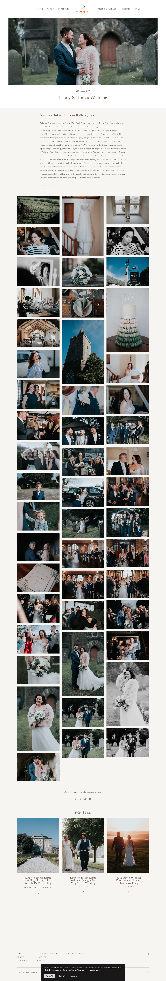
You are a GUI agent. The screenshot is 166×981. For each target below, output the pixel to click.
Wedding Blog (75, 953)
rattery (99, 792)
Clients (126, 9)
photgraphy (82, 792)
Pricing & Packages (107, 9)
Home (40, 9)
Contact (42, 961)
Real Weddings (46, 887)
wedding (73, 792)
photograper (91, 792)
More (137, 9)
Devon (66, 792)
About (50, 9)
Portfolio (63, 9)
